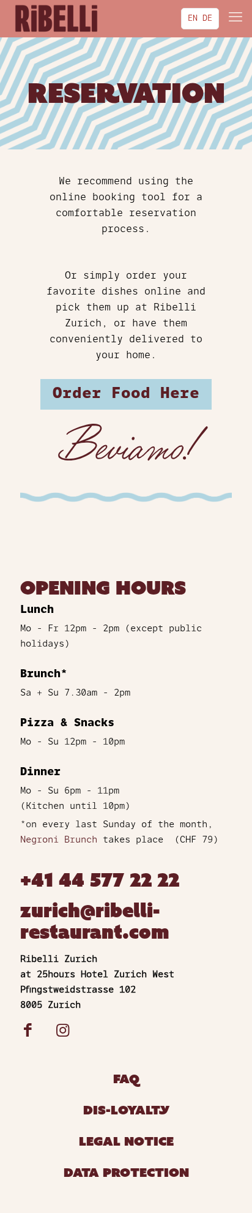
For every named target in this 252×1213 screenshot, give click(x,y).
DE (207, 19)
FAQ (126, 1079)
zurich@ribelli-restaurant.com (94, 921)
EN (193, 19)
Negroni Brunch (58, 840)
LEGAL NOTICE (126, 1141)
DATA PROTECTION (126, 1172)
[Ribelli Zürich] (56, 18)
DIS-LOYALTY (126, 1110)
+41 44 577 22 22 (99, 880)
